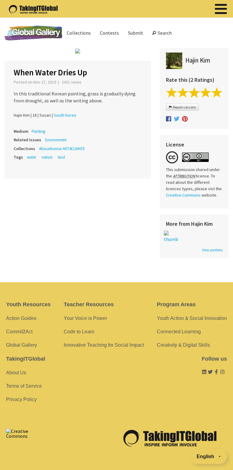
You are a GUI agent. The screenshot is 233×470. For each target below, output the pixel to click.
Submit (135, 33)
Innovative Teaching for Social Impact (104, 345)
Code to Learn (79, 331)
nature (47, 157)
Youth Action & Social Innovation (192, 318)
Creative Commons (183, 195)
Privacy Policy (21, 399)
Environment (55, 139)
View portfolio (212, 250)
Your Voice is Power (85, 318)
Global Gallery (33, 33)
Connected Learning (179, 331)
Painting (38, 131)
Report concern (184, 107)
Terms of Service (24, 386)
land (61, 157)
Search (164, 33)
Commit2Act (19, 331)
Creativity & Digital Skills (183, 345)
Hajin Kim (197, 60)
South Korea (65, 115)
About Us (16, 372)
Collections (79, 33)
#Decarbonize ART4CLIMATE (62, 148)
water (31, 157)
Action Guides (21, 318)
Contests (109, 33)
